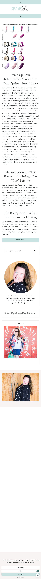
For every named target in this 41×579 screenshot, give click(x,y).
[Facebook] (19, 303)
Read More (20, 240)
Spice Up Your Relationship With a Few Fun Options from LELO (20, 79)
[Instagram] (13, 303)
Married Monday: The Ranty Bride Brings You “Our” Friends (20, 176)
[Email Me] (28, 303)
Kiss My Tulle (20, 8)
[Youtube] (25, 303)
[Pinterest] (16, 303)
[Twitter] (22, 303)
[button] (20, 2)
